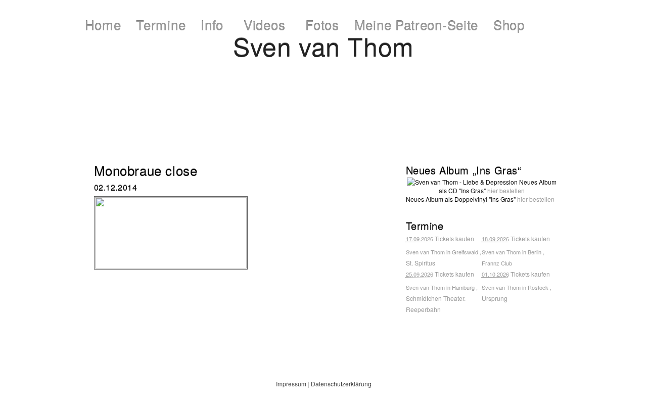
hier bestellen (506, 190)
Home (103, 24)
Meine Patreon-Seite (416, 24)
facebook (287, 131)
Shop (509, 24)
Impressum (291, 383)
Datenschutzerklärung (341, 383)
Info (212, 24)
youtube (367, 131)
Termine (161, 24)
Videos (264, 24)
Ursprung (494, 298)
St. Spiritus (420, 262)
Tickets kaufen (454, 238)
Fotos (322, 24)
